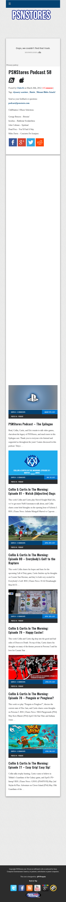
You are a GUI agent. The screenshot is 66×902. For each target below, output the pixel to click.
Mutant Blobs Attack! (46, 92)
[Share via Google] (22, 146)
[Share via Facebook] (13, 146)
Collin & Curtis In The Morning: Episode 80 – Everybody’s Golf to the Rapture (31, 559)
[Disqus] (33, 197)
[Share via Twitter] (31, 146)
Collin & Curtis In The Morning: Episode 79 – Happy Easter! (28, 630)
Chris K (20, 88)
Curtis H (13, 412)
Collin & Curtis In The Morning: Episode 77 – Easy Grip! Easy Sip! (29, 765)
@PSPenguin (41, 877)
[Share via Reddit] (40, 146)
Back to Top (33, 881)
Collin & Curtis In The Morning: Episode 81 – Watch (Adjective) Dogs (31, 491)
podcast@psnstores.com (18, 103)
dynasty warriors (20, 92)
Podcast (20, 416)
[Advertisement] (33, 31)
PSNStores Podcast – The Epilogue (30, 424)
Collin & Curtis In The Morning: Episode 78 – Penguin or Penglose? (31, 696)
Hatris (32, 92)
